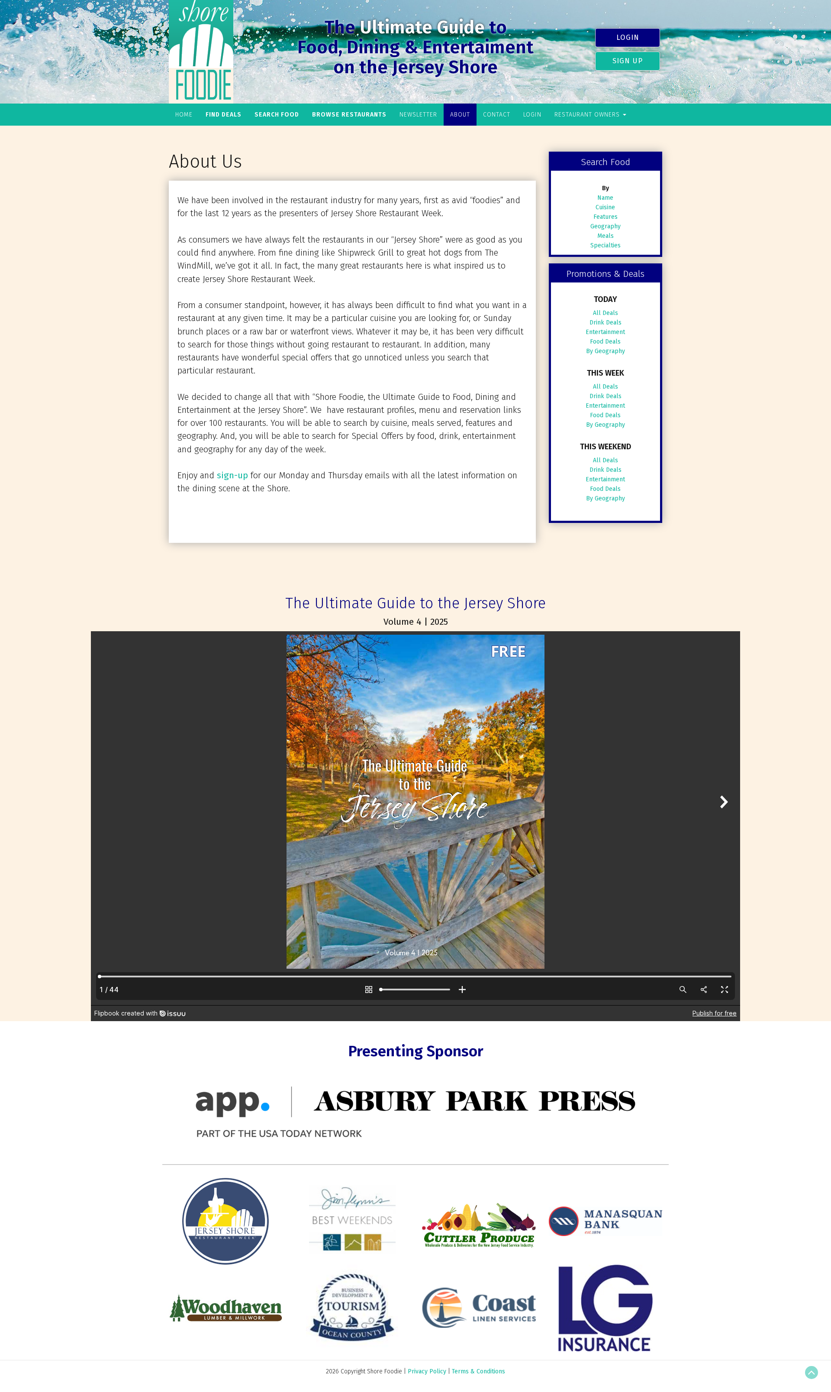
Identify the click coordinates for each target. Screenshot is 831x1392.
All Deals (605, 313)
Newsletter (418, 114)
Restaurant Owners (588, 114)
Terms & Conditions (478, 1371)
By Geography (605, 351)
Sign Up (627, 60)
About (460, 114)
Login (627, 37)
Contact (496, 114)
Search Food (276, 114)
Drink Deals (605, 322)
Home (184, 114)
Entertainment (605, 332)
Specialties (605, 245)
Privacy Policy (427, 1371)
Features (605, 217)
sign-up (232, 475)
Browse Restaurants (349, 114)
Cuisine (605, 207)
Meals (605, 236)
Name (605, 197)
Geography (605, 226)
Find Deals (224, 114)
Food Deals (605, 341)
